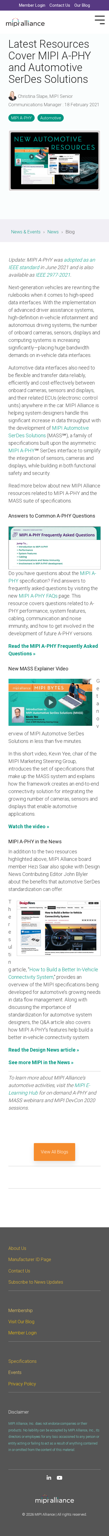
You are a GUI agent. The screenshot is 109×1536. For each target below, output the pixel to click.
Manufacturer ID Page (29, 1259)
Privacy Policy (22, 1384)
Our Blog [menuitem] (82, 5)
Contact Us (19, 1271)
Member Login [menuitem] (32, 5)
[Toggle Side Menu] (100, 19)
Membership (20, 1310)
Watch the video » (28, 826)
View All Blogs (54, 1152)
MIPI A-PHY (21, 117)
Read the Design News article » (43, 1050)
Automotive (50, 117)
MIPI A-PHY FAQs (38, 596)
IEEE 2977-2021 (52, 275)
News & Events (26, 232)
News (53, 232)
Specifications (22, 1361)
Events (15, 1372)
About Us (17, 1248)
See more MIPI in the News (39, 1062)
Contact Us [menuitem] (59, 5)
